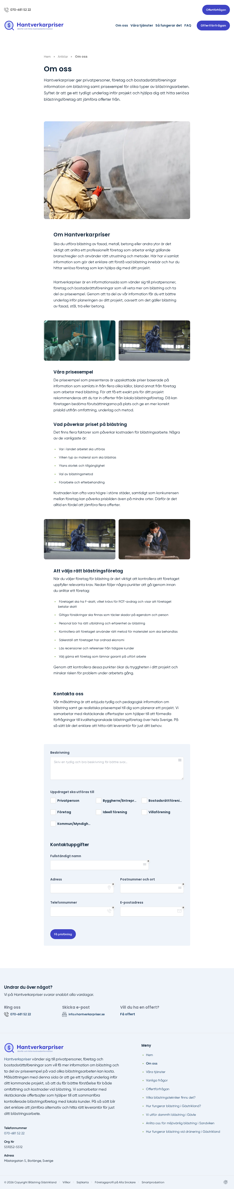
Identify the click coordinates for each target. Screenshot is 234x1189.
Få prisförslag (63, 934)
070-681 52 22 (14, 1133)
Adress (56, 879)
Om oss (121, 25)
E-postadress (131, 902)
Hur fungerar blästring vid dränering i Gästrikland (183, 1131)
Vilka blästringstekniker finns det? (171, 1097)
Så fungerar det (168, 25)
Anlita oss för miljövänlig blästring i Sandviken (180, 1123)
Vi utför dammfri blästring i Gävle (171, 1114)
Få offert (127, 1014)
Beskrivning (59, 752)
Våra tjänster (141, 25)
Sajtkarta (83, 1182)
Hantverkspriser (17, 1059)
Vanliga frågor (157, 1080)
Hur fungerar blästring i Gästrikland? (173, 1106)
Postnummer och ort (137, 879)
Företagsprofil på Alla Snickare (115, 1182)
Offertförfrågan (216, 9)
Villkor (66, 1182)
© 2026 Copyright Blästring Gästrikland (30, 1182)
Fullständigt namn (65, 856)
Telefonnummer (63, 902)
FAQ (187, 25)
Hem (149, 1055)
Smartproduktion (153, 1182)
